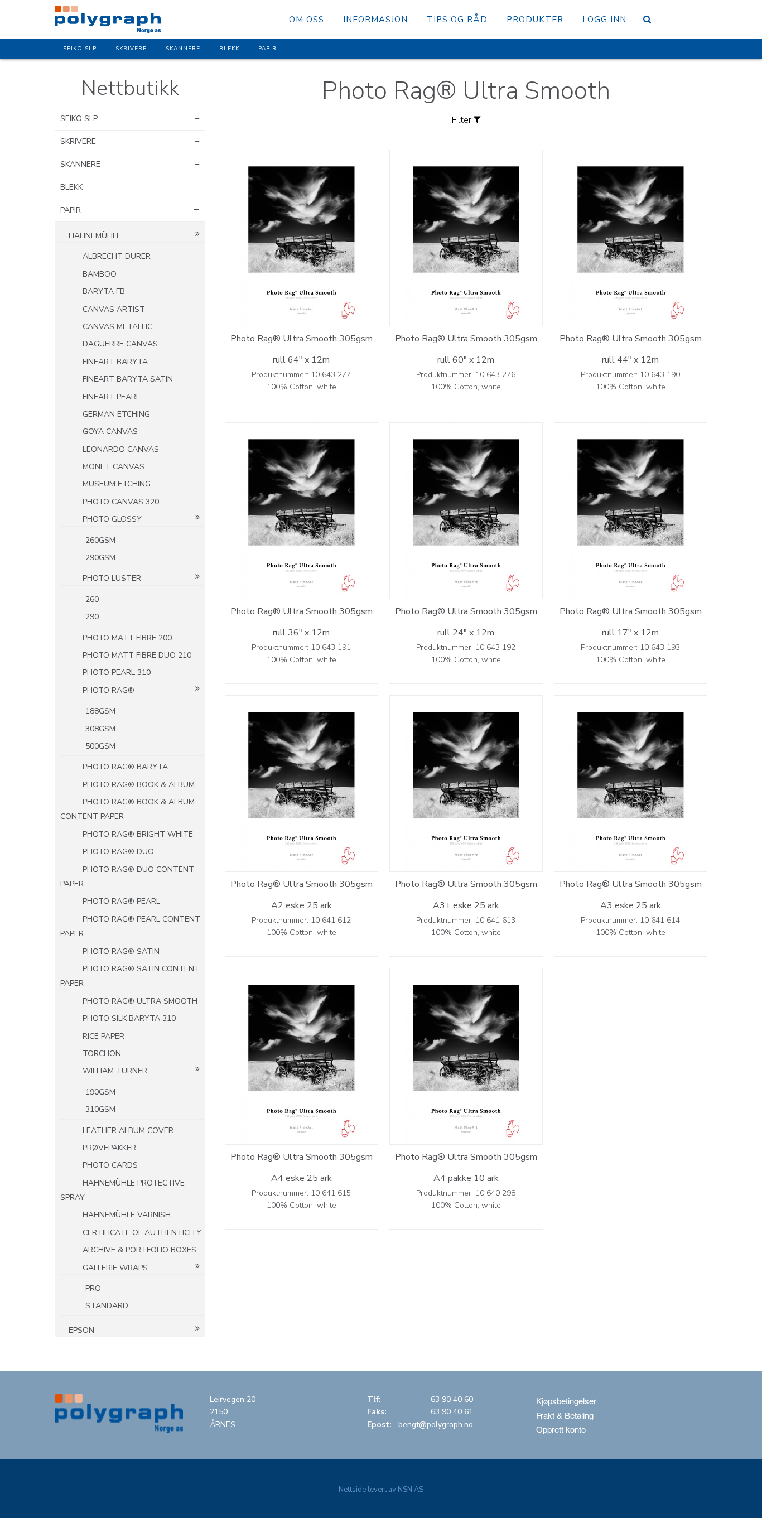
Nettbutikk (130, 88)
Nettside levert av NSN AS (381, 1490)
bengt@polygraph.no (435, 1424)
